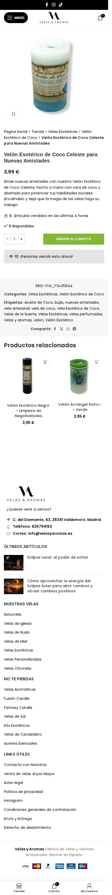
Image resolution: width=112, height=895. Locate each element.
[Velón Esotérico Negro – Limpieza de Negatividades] (28, 378)
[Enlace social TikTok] (60, 5)
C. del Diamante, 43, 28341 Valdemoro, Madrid (57, 519)
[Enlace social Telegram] (74, 329)
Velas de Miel (15, 641)
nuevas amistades (82, 302)
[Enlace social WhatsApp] (68, 329)
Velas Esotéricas (62, 131)
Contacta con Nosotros (25, 764)
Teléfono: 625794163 (32, 526)
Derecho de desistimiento (27, 827)
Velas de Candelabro (23, 734)
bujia (59, 302)
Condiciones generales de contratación (40, 809)
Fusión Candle (16, 698)
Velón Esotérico (59, 320)
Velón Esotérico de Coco (81, 294)
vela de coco (43, 308)
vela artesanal (17, 308)
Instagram (13, 800)
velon (38, 320)
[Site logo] (54, 17)
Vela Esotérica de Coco (78, 308)
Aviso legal (13, 782)
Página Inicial (15, 131)
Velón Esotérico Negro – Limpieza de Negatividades (28, 410)
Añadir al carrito (73, 238)
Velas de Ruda (16, 632)
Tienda (38, 131)
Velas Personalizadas (22, 659)
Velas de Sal (15, 716)
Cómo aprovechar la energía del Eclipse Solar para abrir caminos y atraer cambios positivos (59, 586)
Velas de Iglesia (18, 623)
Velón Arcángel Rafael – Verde (79, 407)
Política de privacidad (23, 791)
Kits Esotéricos (17, 725)
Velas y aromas (18, 320)
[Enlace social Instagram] (53, 5)
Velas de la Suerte (20, 314)
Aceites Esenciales (20, 743)
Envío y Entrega (18, 818)
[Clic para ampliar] (14, 114)
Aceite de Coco (38, 302)
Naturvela (12, 614)
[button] (45, 362)
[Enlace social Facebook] (47, 5)
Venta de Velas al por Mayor (29, 773)
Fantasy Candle (18, 707)
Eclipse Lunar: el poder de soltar (57, 557)
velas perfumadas (85, 314)
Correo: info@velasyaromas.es (42, 533)
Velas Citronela (17, 668)
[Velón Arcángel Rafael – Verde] (79, 377)
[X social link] (61, 329)
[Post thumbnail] (13, 563)
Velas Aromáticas (20, 689)
